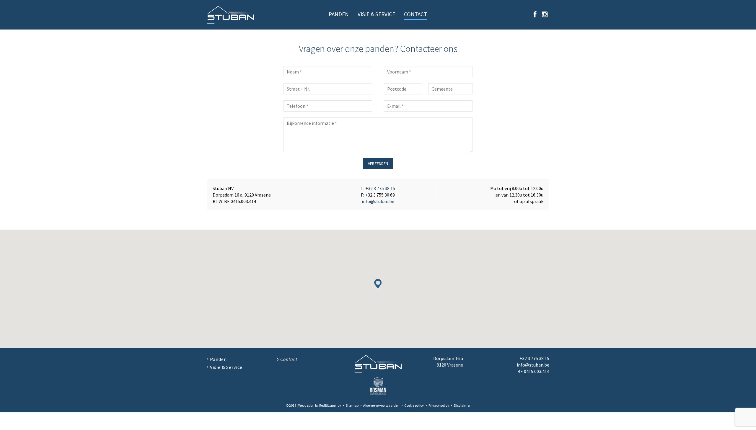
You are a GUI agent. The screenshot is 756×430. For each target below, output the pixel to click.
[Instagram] (544, 14)
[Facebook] (535, 14)
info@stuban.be (378, 201)
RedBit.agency (330, 405)
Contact (415, 14)
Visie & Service (376, 14)
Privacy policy (438, 405)
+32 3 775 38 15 (380, 188)
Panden (339, 14)
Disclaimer (462, 405)
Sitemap (352, 405)
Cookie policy (414, 405)
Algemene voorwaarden (381, 405)
